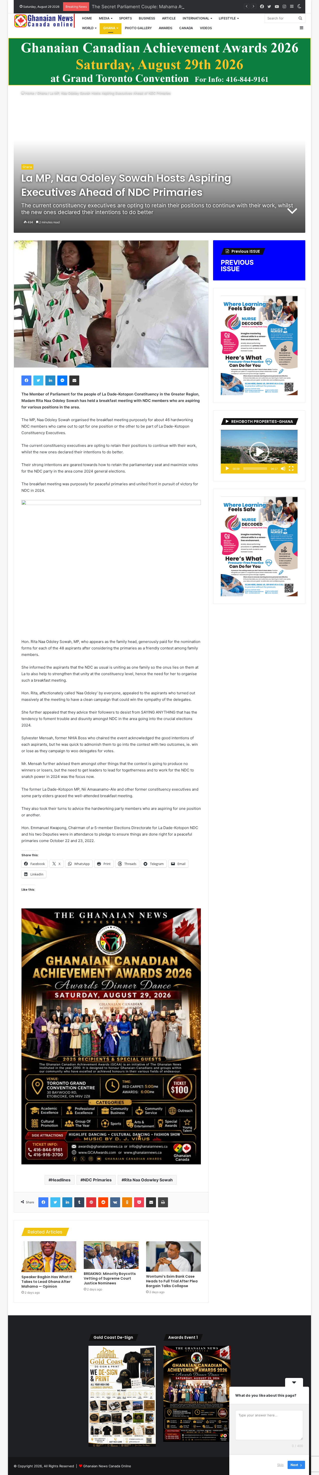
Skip (280, 1465)
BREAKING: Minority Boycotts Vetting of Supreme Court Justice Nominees (110, 1278)
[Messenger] (62, 380)
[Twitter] (38, 380)
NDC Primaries (97, 1179)
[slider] (255, 468)
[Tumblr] (79, 1202)
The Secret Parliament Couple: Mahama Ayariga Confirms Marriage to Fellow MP (178, 6)
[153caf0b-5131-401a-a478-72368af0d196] (111, 1163)
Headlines (61, 1179)
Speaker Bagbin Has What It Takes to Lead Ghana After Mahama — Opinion (46, 1281)
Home (87, 18)
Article (169, 18)
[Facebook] (26, 380)
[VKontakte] (115, 1202)
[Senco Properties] (159, 61)
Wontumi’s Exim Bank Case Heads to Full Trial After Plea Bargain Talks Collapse (172, 1281)
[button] (259, 452)
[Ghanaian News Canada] (46, 21)
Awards (165, 28)
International (196, 18)
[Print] (163, 1202)
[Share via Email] (74, 380)
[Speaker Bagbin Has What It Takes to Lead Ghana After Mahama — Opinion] (48, 1256)
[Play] (227, 468)
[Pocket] (139, 1202)
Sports (125, 18)
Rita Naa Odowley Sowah (148, 1179)
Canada (186, 28)
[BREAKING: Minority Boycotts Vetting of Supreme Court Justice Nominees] (111, 1255)
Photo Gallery (138, 28)
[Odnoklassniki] (127, 1202)
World (87, 28)
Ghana (109, 28)
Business (147, 18)
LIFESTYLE (227, 18)
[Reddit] (103, 1202)
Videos (206, 28)
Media (104, 18)
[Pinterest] (91, 1202)
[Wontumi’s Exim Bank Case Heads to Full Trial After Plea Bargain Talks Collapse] (173, 1256)
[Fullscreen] (291, 468)
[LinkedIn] (50, 380)
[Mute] (283, 468)
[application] (259, 452)
